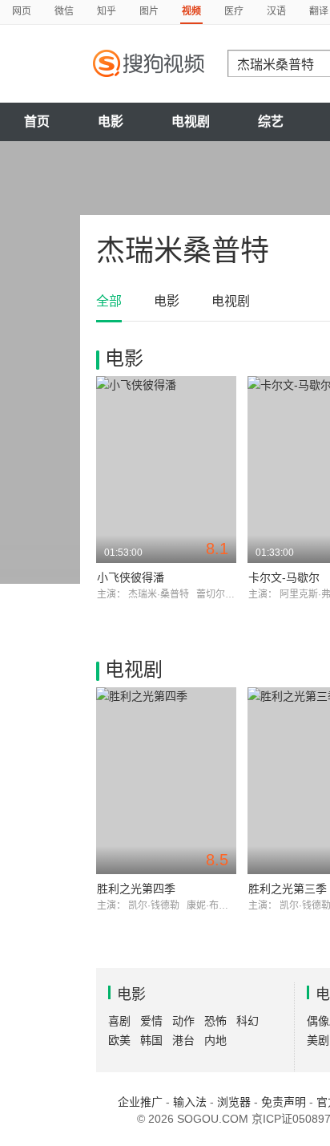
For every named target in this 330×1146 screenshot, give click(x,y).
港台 (183, 1040)
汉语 (276, 11)
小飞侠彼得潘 (130, 577)
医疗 (233, 11)
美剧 (318, 1040)
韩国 (151, 1040)
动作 (183, 1020)
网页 (21, 11)
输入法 (190, 1101)
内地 (215, 1040)
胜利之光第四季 (136, 888)
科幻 (247, 1020)
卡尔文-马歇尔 (284, 577)
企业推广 (140, 1101)
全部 (109, 301)
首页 (37, 121)
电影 (110, 121)
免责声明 (283, 1101)
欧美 (119, 1040)
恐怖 (215, 1020)
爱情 (151, 1020)
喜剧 (119, 1020)
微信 (64, 11)
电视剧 (190, 121)
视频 (191, 11)
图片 (149, 11)
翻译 (318, 11)
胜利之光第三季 (287, 888)
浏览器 (234, 1101)
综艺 (271, 121)
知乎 (106, 11)
